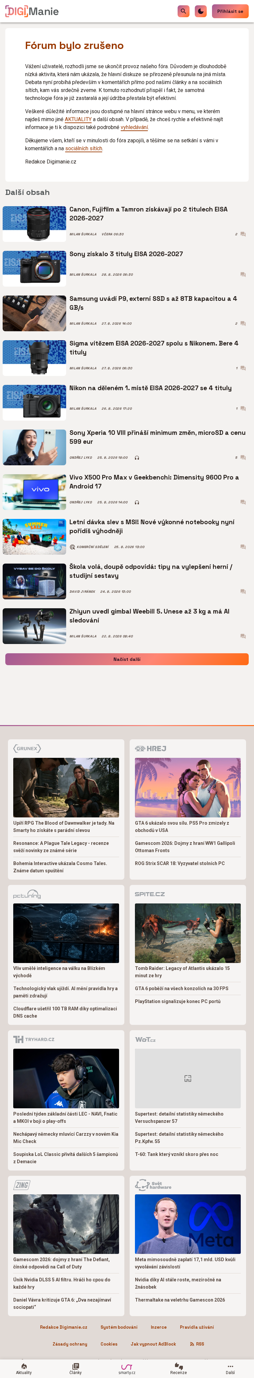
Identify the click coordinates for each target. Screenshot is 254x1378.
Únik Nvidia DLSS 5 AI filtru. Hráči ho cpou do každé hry (61, 1283)
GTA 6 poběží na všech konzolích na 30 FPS (182, 988)
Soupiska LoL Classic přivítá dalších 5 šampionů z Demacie (65, 1158)
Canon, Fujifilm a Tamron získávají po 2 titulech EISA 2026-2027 (148, 213)
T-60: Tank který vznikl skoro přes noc (176, 1154)
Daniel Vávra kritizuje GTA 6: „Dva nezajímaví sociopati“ (62, 1303)
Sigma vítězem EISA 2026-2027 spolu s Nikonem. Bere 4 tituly (153, 347)
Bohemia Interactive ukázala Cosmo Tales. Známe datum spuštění (60, 867)
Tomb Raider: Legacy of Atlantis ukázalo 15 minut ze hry (182, 972)
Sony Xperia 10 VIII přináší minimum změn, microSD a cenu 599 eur (157, 437)
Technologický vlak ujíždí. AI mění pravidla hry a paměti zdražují (65, 992)
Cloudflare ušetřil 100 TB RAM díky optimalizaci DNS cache (65, 1012)
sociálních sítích (83, 148)
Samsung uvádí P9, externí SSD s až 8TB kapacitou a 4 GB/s (153, 303)
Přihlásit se (230, 11)
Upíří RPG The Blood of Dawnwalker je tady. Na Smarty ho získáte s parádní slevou (63, 826)
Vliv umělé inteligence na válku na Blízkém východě (59, 972)
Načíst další (127, 659)
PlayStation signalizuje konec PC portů (178, 1001)
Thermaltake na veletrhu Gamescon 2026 (180, 1300)
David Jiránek (82, 592)
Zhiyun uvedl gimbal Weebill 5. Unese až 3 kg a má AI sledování (149, 615)
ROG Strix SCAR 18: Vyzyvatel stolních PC (180, 863)
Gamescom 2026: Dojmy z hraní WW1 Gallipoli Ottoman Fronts (185, 847)
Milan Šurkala (82, 234)
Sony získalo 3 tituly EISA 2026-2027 (126, 254)
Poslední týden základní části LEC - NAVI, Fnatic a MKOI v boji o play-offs (65, 1117)
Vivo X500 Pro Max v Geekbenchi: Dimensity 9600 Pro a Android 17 (154, 481)
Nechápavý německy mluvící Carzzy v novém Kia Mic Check (65, 1137)
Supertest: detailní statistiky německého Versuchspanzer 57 (179, 1117)
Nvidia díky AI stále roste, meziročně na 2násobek (178, 1283)
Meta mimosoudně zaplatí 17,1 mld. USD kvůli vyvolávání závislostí (185, 1263)
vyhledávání (134, 127)
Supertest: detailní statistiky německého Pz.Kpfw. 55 (179, 1137)
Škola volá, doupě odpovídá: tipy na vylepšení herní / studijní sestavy (150, 571)
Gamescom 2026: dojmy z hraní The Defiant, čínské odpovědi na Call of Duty (61, 1263)
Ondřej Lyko (80, 458)
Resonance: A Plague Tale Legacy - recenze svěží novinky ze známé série (61, 847)
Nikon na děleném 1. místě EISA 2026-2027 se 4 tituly (150, 388)
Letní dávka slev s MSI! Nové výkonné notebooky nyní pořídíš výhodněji (151, 526)
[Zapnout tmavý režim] (201, 11)
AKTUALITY (78, 119)
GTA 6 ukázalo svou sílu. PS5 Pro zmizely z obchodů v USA (182, 826)
